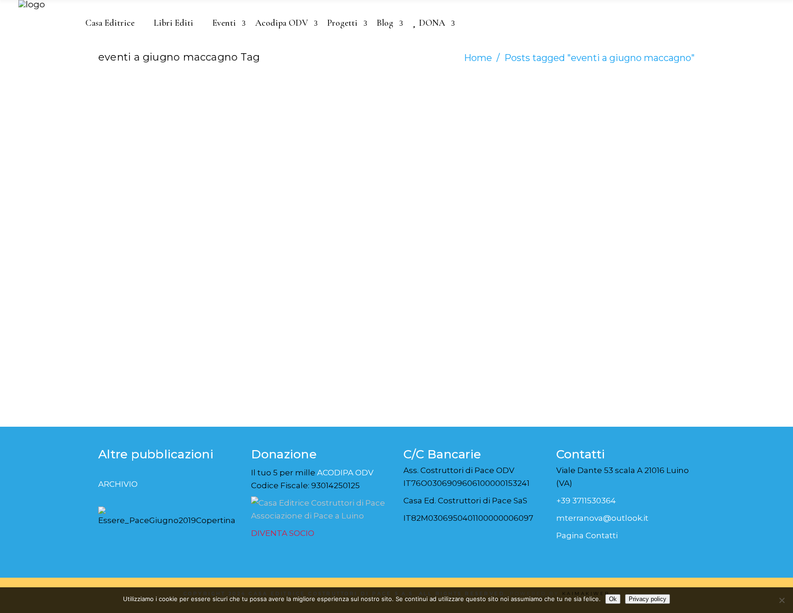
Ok (613, 599)
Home (478, 57)
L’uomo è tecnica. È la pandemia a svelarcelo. (146, 174)
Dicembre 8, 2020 (137, 135)
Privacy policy (647, 599)
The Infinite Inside (297, 157)
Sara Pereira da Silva (149, 124)
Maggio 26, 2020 (288, 135)
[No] (781, 600)
